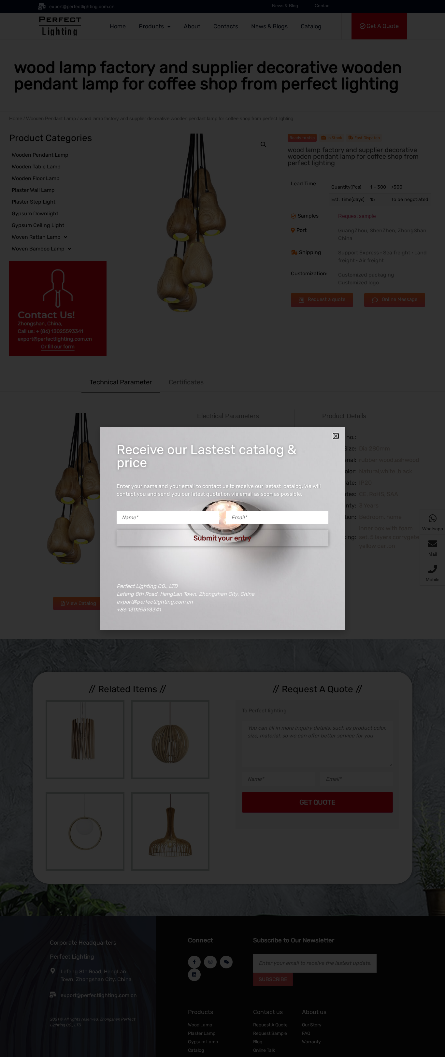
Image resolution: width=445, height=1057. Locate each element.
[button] (335, 436)
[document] (222, 528)
